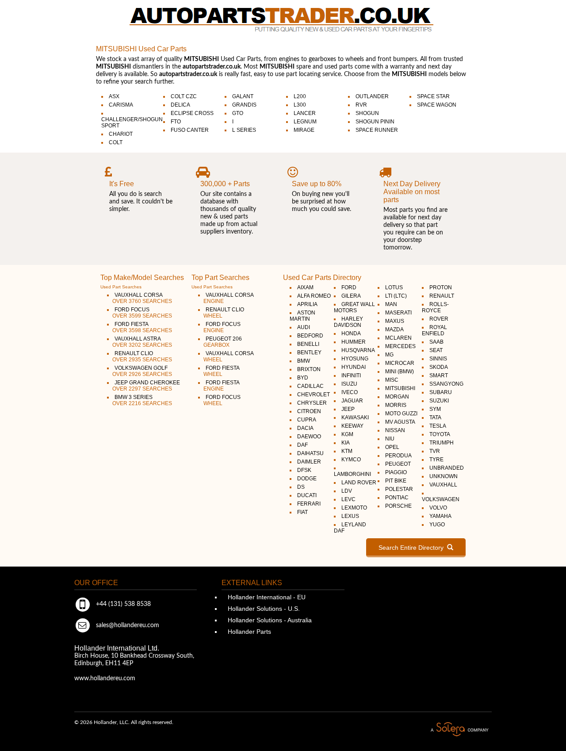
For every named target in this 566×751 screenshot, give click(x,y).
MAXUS (394, 321)
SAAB (436, 342)
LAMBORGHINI (352, 474)
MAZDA (394, 329)
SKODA (438, 367)
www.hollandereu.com (104, 678)
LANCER (305, 113)
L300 (300, 105)
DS (301, 487)
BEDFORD (310, 336)
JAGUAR (352, 401)
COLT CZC (184, 96)
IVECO (349, 392)
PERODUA (398, 455)
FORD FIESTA (142, 327)
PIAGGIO (396, 472)
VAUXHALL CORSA (142, 298)
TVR (434, 451)
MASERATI (398, 313)
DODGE (307, 478)
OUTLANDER (372, 96)
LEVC (348, 499)
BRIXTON (309, 369)
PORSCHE (398, 506)
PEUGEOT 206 (222, 342)
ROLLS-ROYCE (435, 307)
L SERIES (244, 130)
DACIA (305, 428)
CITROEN (309, 411)
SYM (435, 409)
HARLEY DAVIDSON (348, 322)
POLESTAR (399, 489)
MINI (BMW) (399, 371)
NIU (389, 439)
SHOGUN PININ (375, 122)
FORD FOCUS (142, 313)
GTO (237, 113)
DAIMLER (309, 462)
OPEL (392, 447)
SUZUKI (439, 401)
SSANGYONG (446, 384)
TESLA (437, 426)
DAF (302, 445)
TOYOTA (439, 434)
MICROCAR (399, 363)
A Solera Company (459, 729)
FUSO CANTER (190, 130)
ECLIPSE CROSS (192, 113)
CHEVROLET (313, 394)
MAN (391, 304)
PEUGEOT (398, 464)
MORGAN (397, 397)
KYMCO (351, 459)
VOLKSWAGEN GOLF (142, 371)
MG (389, 355)
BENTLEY (309, 352)
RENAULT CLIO (142, 356)
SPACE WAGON (436, 105)
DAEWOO (309, 436)
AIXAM (305, 287)
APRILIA (307, 304)
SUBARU (440, 392)
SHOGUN (367, 113)
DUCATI (307, 495)
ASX (114, 96)
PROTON (440, 287)
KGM (347, 434)
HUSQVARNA (358, 350)
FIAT (302, 512)
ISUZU (349, 384)
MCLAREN (398, 338)
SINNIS (438, 359)
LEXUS (350, 516)
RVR (361, 105)
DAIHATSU (310, 453)
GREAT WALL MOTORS (354, 307)
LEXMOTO (354, 508)
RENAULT (441, 296)
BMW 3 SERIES (142, 400)
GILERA (351, 296)
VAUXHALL (443, 485)
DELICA (180, 105)
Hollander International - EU (266, 597)
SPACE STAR (433, 96)
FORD (348, 287)
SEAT (436, 350)
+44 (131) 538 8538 (122, 604)
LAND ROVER (358, 482)
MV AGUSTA (400, 422)
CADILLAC (310, 386)
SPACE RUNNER (377, 130)
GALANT (242, 96)
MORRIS (395, 405)
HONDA (351, 333)
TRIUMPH (441, 443)
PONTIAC (397, 497)
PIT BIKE (395, 481)
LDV (346, 491)
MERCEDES (400, 346)
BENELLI (308, 344)
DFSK (304, 470)
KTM (346, 451)
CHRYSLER (312, 403)
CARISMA (121, 105)
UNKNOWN (443, 476)
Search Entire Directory (413, 547)
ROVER (438, 319)
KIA (345, 443)
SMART (438, 375)
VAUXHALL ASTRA (142, 342)
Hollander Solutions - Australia (269, 620)
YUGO (437, 524)
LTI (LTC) (396, 296)
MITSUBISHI (400, 388)
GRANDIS (244, 105)
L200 (300, 96)
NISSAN (395, 430)
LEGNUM (305, 122)
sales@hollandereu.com (126, 625)
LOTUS (394, 287)
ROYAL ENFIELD (434, 330)
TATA (435, 417)
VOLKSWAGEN (440, 499)
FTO (176, 122)
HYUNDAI (353, 367)
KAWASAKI (355, 417)
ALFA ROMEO (314, 296)
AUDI (303, 327)
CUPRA (306, 420)
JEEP (348, 409)
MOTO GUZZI (401, 413)
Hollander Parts (248, 631)
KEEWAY (352, 426)
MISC (391, 380)
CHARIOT (121, 134)
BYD (302, 378)
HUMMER (353, 342)
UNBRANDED (446, 468)
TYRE (436, 459)
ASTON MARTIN (302, 316)
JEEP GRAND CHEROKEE (146, 385)
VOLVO (438, 508)
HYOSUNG (354, 359)
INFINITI (351, 375)
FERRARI (309, 504)
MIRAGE (304, 130)
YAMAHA (440, 516)
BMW (303, 361)
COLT (115, 142)
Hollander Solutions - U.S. (263, 608)
